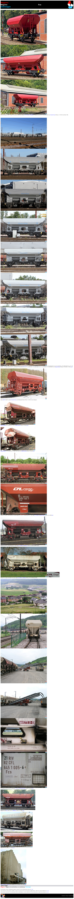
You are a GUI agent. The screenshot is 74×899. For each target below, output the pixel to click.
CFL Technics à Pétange (28, 114)
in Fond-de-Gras (13, 399)
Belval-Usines (57, 366)
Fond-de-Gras (52, 114)
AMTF (4, 399)
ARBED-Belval (18, 425)
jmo (71, 366)
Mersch (8, 884)
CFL (6, 810)
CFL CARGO (36, 515)
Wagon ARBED (3, 425)
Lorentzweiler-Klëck (22, 788)
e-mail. (32, 889)
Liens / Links (4, 885)
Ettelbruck (25, 545)
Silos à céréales (3, 884)
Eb (16, 788)
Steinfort (24, 577)
